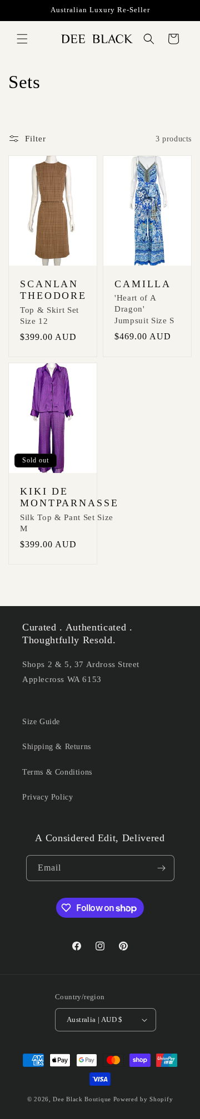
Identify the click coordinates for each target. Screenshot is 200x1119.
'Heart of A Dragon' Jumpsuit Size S (144, 309)
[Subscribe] (161, 868)
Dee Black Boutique (82, 1099)
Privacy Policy (47, 797)
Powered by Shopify (143, 1099)
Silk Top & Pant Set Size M (66, 523)
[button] (22, 39)
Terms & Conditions (57, 772)
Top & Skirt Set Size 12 (49, 315)
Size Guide (41, 722)
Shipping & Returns (56, 746)
